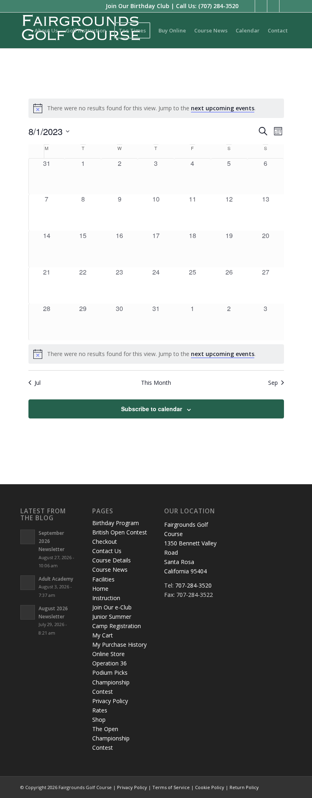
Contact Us (106, 551)
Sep (273, 382)
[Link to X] (261, 6)
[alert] (156, 108)
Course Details (111, 560)
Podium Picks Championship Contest (111, 682)
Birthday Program (115, 523)
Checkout (104, 541)
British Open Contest (119, 532)
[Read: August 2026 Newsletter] (27, 612)
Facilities (103, 579)
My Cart (102, 635)
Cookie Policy (209, 787)
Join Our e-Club (112, 607)
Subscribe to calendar (151, 409)
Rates (99, 710)
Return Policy (244, 787)
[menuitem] (46, 30)
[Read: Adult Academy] (27, 582)
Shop (99, 719)
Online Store (108, 654)
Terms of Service (171, 787)
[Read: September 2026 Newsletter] (27, 537)
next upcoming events (222, 108)
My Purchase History (119, 644)
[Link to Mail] (286, 6)
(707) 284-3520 (218, 6)
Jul (38, 382)
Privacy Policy (110, 701)
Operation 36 (109, 663)
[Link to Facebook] (249, 6)
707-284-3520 (193, 585)
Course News (110, 569)
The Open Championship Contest (111, 738)
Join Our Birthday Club (137, 6)
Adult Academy (56, 578)
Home (100, 588)
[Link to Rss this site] (273, 6)
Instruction (106, 598)
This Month (156, 382)
